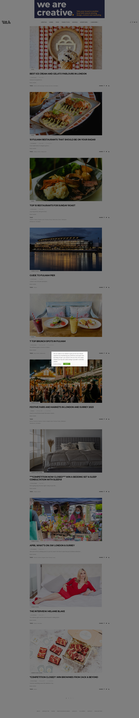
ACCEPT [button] (66, 364)
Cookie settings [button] (57, 364)
